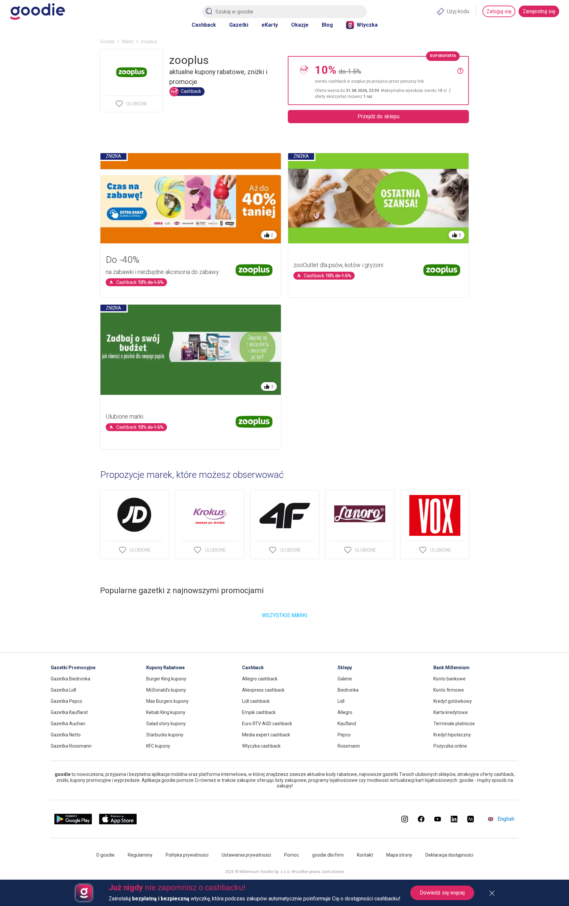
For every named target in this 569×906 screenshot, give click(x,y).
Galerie (345, 678)
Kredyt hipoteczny (452, 734)
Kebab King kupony (165, 712)
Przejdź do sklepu (378, 116)
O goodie (105, 855)
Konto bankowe (449, 678)
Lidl (341, 701)
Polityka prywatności (187, 855)
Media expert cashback (266, 734)
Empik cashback (259, 712)
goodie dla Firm (328, 855)
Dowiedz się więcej (442, 893)
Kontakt (365, 855)
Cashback (204, 25)
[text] (386, 80)
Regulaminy (140, 855)
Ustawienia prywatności (246, 855)
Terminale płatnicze (454, 723)
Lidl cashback (256, 701)
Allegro (345, 712)
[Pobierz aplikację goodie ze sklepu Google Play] (73, 822)
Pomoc (291, 855)
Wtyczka (367, 25)
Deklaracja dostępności (449, 855)
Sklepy (345, 667)
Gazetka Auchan (68, 723)
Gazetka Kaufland (69, 712)
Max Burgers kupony (167, 701)
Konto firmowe (448, 690)
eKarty (269, 25)
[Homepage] (37, 11)
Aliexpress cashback (263, 690)
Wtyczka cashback (261, 746)
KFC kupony (158, 746)
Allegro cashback (260, 678)
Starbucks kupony (164, 734)
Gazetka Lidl (63, 690)
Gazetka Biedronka (70, 678)
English (506, 819)
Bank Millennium (451, 667)
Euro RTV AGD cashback (267, 723)
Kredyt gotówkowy (452, 701)
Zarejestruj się (539, 11)
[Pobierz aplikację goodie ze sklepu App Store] (118, 822)
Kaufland (347, 723)
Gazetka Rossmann (71, 746)
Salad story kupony (166, 723)
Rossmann (349, 746)
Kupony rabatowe (165, 667)
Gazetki (238, 25)
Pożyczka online (450, 746)
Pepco (344, 734)
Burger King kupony (166, 678)
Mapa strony (399, 855)
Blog (327, 25)
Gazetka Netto (66, 734)
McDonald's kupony (166, 690)
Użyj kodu (458, 11)
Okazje (300, 25)
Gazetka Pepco (66, 701)
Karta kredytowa (450, 712)
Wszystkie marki (285, 615)
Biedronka (348, 690)
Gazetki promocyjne (73, 667)
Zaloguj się (498, 11)
